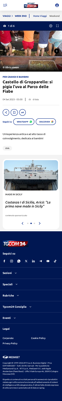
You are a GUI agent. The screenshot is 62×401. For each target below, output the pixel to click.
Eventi (7, 317)
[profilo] (57, 5)
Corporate (8, 338)
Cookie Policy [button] (38, 338)
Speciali (8, 284)
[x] (26, 261)
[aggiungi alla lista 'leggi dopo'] (14, 112)
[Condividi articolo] (6, 112)
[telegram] (40, 261)
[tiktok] (55, 261)
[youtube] (48, 261)
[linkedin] (33, 261)
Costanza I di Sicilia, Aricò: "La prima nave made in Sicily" (27, 204)
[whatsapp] (19, 261)
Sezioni (7, 272)
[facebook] (4, 261)
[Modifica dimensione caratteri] (22, 112)
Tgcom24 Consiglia (14, 306)
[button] (31, 5)
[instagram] (11, 261)
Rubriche (8, 295)
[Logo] (31, 5)
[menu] (5, 5)
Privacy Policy (10, 343)
